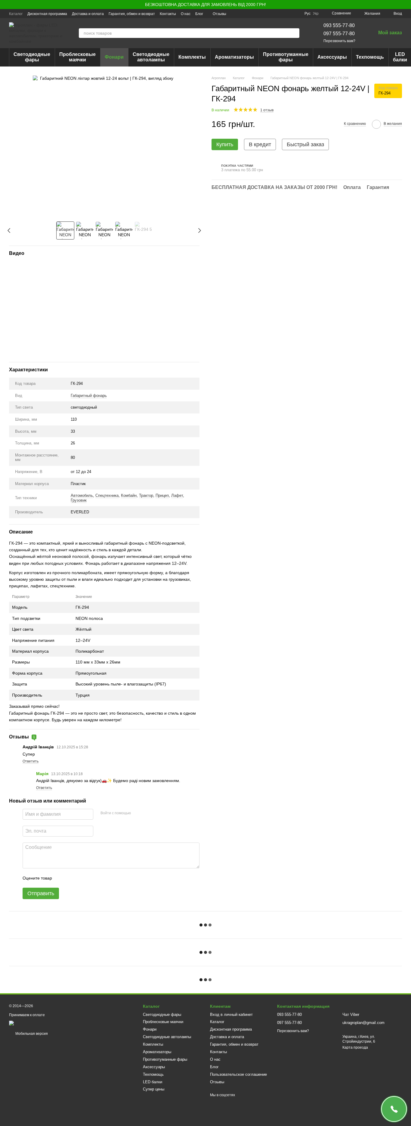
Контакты (168, 14)
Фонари (114, 57)
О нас (185, 14)
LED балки (152, 1082)
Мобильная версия (31, 1034)
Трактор (146, 495)
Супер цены (153, 1089)
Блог (199, 14)
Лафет (177, 495)
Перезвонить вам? (339, 41)
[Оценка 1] (62, 878)
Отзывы (219, 14)
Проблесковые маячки (77, 57)
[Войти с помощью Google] (147, 813)
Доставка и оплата (88, 14)
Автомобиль (82, 495)
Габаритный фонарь (89, 395)
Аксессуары (332, 57)
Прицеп (162, 495)
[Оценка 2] (71, 878)
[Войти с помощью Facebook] (137, 813)
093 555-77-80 (339, 25)
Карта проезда (355, 1047)
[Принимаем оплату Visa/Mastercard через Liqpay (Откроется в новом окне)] (53, 1023)
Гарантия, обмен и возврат (132, 14)
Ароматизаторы (234, 57)
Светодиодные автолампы (151, 57)
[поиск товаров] (294, 33)
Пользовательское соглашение (238, 1074)
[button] (406, 4)
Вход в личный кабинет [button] (231, 1014)
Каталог (16, 14)
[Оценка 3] (81, 878)
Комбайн (129, 495)
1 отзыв (266, 110)
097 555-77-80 (339, 33)
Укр (316, 13)
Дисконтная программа (47, 14)
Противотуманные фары (285, 57)
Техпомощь (370, 57)
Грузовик (79, 500)
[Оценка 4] (91, 878)
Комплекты (192, 57)
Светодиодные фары (32, 57)
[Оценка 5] (100, 878)
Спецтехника (107, 495)
